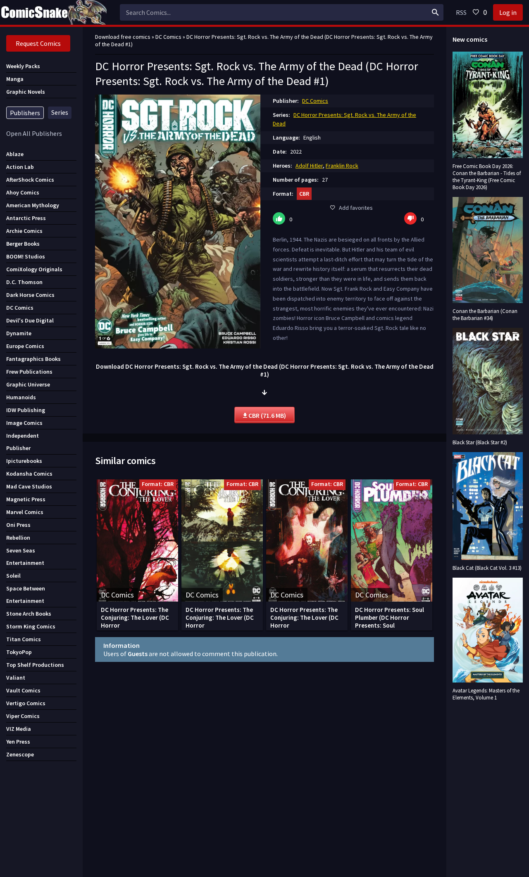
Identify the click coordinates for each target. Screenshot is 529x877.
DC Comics (315, 100)
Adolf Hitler (309, 165)
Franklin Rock (342, 165)
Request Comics (38, 43)
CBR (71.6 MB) (266, 415)
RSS (461, 12)
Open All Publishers (34, 133)
